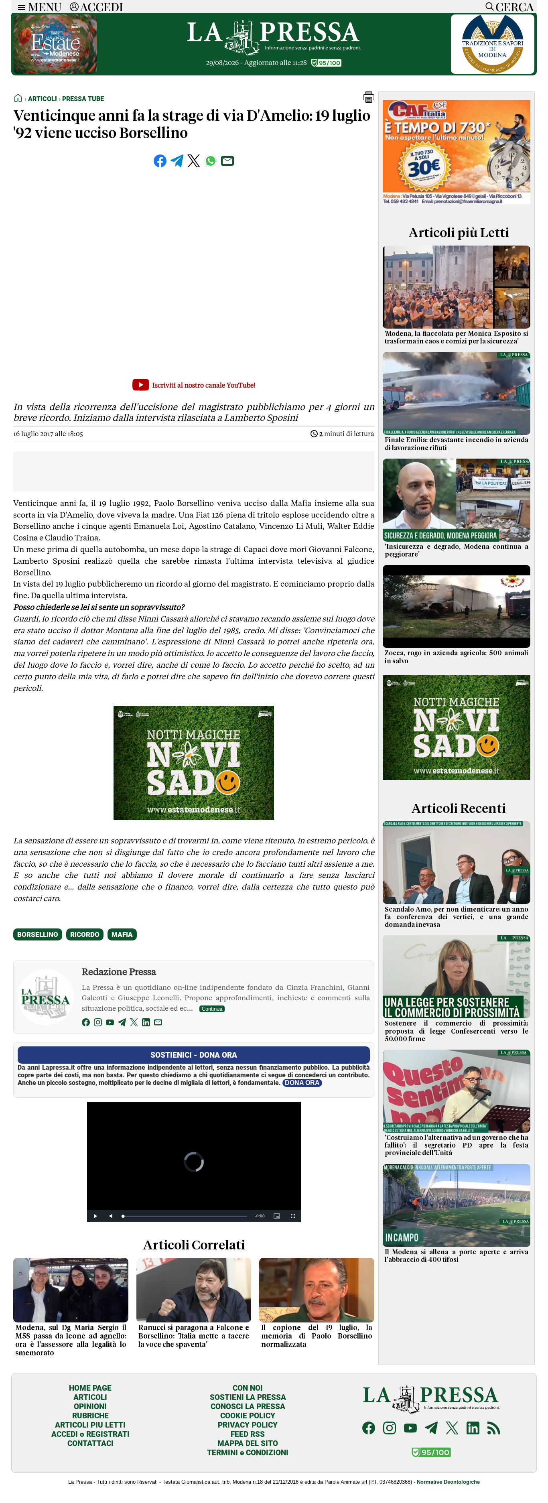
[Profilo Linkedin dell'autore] (146, 1024)
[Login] (74, 6)
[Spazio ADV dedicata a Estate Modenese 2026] (55, 71)
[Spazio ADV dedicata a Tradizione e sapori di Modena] (492, 71)
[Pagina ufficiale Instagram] (389, 1429)
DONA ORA (302, 1082)
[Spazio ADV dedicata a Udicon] (456, 206)
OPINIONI (90, 1406)
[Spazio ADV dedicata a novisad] (194, 816)
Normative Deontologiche (448, 1482)
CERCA (514, 6)
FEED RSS (248, 1434)
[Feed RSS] (493, 1429)
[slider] (185, 1216)
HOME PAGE (90, 1388)
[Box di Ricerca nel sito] (488, 6)
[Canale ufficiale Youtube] (410, 1429)
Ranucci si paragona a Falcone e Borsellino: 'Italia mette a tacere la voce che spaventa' (194, 1336)
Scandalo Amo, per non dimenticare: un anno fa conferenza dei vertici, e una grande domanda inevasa (456, 917)
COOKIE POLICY (247, 1415)
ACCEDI (101, 6)
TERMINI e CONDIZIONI (247, 1452)
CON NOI (248, 1388)
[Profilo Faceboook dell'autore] (86, 1024)
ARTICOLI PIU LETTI (90, 1425)
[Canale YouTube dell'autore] (110, 1024)
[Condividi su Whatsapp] (210, 160)
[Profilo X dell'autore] (134, 1024)
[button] (368, 100)
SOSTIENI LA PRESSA (248, 1397)
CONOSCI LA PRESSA (248, 1406)
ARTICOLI (90, 1397)
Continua (212, 1009)
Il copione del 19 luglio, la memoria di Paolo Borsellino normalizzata (316, 1336)
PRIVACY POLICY (248, 1425)
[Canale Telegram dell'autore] (122, 1024)
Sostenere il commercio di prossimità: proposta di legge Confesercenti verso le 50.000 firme (456, 1031)
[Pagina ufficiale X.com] (452, 1429)
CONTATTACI (90, 1443)
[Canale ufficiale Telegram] (431, 1429)
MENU (45, 6)
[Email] (158, 1024)
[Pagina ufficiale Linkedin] (473, 1429)
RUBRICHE (90, 1415)
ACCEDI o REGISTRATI (90, 1434)
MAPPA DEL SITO (247, 1443)
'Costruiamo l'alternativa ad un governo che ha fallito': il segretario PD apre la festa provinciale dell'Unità (456, 1145)
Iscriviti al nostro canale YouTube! (204, 385)
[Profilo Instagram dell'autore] (98, 1024)
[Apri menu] (19, 6)
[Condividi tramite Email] (227, 160)
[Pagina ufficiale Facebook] (368, 1429)
